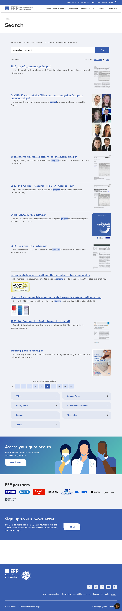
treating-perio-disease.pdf (27, 350)
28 (59, 386)
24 (35, 386)
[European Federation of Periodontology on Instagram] (115, 587)
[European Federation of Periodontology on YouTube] (108, 587)
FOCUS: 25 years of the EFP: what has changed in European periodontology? (47, 97)
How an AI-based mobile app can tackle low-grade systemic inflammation (56, 297)
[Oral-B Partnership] (24, 492)
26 (47, 386)
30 (71, 386)
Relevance (98, 59)
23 (29, 386)
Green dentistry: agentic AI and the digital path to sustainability (50, 274)
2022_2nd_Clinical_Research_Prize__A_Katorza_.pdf (42, 185)
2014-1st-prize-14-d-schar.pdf (29, 245)
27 (53, 386)
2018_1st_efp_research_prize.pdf (31, 66)
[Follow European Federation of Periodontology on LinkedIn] (96, 587)
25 (41, 386)
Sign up (72, 526)
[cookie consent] (117, 606)
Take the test (15, 462)
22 (23, 386)
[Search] (116, 2)
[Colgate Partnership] (39, 492)
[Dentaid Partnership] (10, 492)
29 (65, 386)
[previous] (12, 386)
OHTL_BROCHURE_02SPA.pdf (28, 214)
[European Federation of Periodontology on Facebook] (102, 587)
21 (17, 386)
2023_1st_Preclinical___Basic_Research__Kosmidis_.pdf (44, 156)
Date (107, 59)
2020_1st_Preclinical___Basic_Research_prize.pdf (40, 321)
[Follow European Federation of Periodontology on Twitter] (89, 587)
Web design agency (99, 607)
